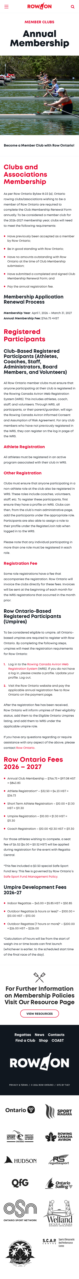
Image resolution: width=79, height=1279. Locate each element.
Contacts (56, 1035)
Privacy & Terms (18, 1085)
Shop (43, 1040)
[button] (6, 6)
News (39, 1035)
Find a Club (25, 1040)
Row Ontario (25, 747)
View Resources (39, 1013)
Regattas (23, 1035)
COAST (58, 1040)
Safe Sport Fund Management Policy (30, 876)
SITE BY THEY (63, 1085)
